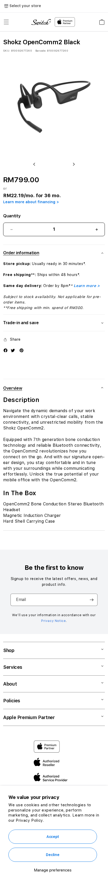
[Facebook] (5, 350)
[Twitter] (12, 350)
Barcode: (40, 50)
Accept (52, 837)
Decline (52, 855)
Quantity (11, 215)
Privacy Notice (53, 621)
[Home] (41, 22)
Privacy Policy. (30, 820)
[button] (6, 22)
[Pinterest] (21, 350)
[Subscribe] (91, 600)
